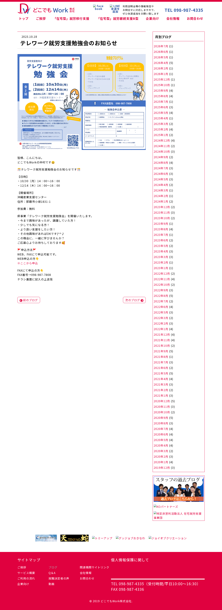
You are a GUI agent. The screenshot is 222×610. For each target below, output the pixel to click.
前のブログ (30, 300)
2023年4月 (161, 251)
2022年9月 (161, 290)
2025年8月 (161, 96)
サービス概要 (26, 573)
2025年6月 (161, 107)
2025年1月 (161, 135)
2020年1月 (161, 462)
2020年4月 (161, 445)
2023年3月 (161, 257)
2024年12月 (162, 140)
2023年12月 (162, 207)
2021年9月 (161, 351)
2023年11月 (162, 212)
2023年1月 (161, 268)
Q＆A (52, 573)
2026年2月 (161, 68)
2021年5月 (161, 373)
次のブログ (132, 300)
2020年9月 (161, 418)
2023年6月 (161, 240)
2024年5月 (161, 179)
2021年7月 (161, 362)
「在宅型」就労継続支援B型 (118, 18)
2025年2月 (161, 129)
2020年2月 (161, 456)
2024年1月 (161, 201)
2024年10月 (162, 151)
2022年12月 (162, 273)
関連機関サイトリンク (94, 567)
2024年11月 (162, 146)
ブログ (53, 567)
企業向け (152, 18)
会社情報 (173, 18)
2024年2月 (161, 196)
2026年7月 (161, 46)
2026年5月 (161, 57)
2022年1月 (161, 329)
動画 (51, 584)
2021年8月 (161, 357)
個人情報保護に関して (130, 559)
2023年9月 (161, 223)
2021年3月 (161, 384)
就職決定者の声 (59, 578)
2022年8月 (161, 296)
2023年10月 (162, 218)
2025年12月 (162, 79)
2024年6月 (161, 174)
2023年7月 (161, 235)
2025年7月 (161, 101)
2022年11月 (162, 279)
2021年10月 (162, 345)
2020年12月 (162, 401)
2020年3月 (161, 451)
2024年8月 (161, 162)
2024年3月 (161, 190)
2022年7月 (161, 301)
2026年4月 (161, 63)
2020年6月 (161, 434)
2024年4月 (161, 185)
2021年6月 (161, 368)
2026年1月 (161, 74)
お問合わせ (195, 18)
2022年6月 (161, 307)
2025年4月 (161, 118)
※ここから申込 (27, 263)
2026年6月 (161, 52)
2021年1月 (161, 395)
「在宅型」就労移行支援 (71, 18)
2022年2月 (161, 323)
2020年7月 (161, 429)
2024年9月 (161, 157)
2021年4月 (161, 379)
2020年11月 (162, 406)
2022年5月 (161, 312)
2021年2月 (161, 390)
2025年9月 (161, 90)
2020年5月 (161, 440)
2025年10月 (162, 85)
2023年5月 (161, 246)
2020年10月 (162, 412)
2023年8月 (161, 229)
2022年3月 (161, 318)
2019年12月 (162, 467)
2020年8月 (161, 423)
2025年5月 (161, 113)
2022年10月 (162, 284)
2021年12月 (162, 334)
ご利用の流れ (26, 578)
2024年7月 (161, 168)
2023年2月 (161, 262)
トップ (24, 18)
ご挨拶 (41, 18)
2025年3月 (161, 124)
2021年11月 (162, 340)
